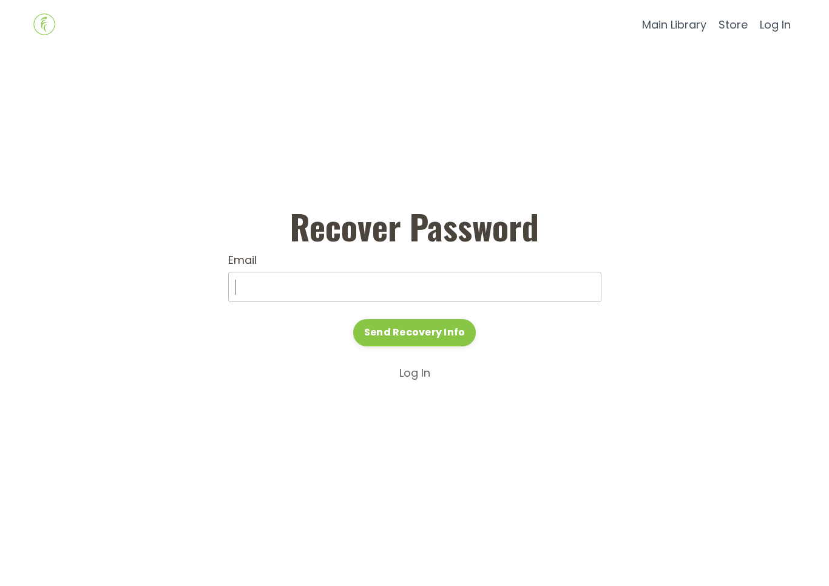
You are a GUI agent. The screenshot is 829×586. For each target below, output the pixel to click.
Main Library (674, 24)
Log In (775, 24)
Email (242, 260)
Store (733, 24)
